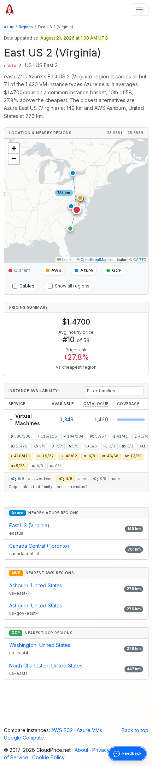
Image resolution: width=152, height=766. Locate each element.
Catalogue (96, 404)
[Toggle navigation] (139, 10)
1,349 (67, 419)
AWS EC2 (62, 730)
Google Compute (24, 738)
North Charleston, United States (45, 666)
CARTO (139, 259)
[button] (76, 209)
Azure (9, 27)
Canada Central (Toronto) (39, 546)
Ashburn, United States (35, 585)
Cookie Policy (48, 757)
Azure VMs (89, 730)
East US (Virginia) (29, 525)
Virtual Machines (27, 419)
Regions (26, 27)
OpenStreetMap (94, 259)
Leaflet (67, 259)
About (81, 750)
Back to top (135, 730)
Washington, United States (39, 645)
